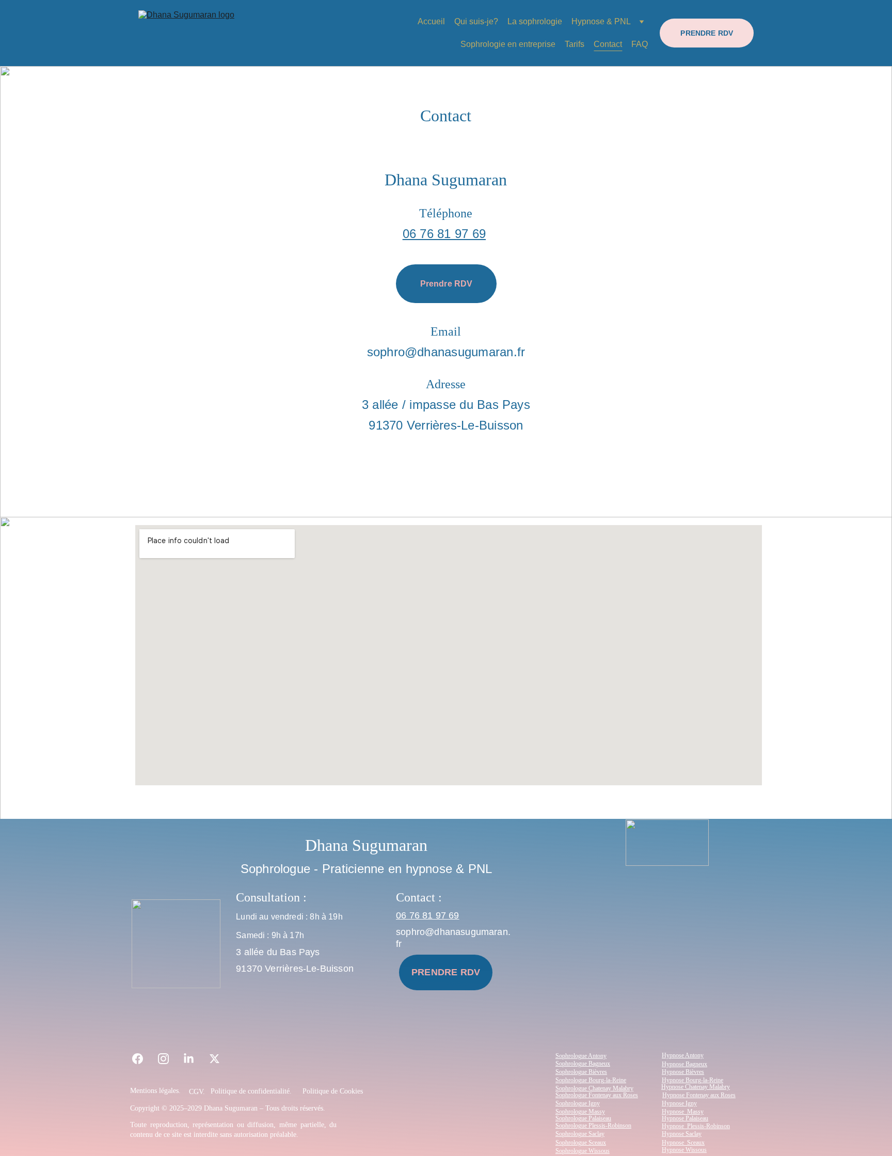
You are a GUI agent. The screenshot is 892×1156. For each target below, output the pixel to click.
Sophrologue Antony (581, 1055)
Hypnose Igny (679, 1103)
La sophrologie (534, 21)
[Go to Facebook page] (142, 1058)
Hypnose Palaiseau (685, 1118)
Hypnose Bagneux (684, 1064)
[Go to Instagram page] (168, 1058)
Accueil (431, 21)
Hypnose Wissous (684, 1149)
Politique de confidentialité (250, 1091)
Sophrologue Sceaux (580, 1142)
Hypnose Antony (683, 1055)
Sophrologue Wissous (582, 1150)
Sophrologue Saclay (579, 1133)
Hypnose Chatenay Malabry (695, 1086)
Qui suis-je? (476, 21)
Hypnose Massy (683, 1111)
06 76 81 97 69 (444, 234)
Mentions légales (154, 1091)
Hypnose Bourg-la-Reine (692, 1080)
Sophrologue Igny (577, 1103)
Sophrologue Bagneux (582, 1063)
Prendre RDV (446, 283)
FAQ (639, 44)
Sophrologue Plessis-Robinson (593, 1125)
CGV (196, 1092)
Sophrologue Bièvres (581, 1071)
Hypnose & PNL (601, 21)
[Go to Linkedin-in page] (193, 1058)
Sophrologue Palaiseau (583, 1118)
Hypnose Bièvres (683, 1071)
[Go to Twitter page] (214, 1058)
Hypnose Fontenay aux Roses (699, 1095)
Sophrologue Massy (580, 1111)
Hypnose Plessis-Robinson (696, 1126)
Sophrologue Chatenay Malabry (594, 1088)
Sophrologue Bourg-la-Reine (590, 1080)
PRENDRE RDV (706, 33)
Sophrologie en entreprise (507, 44)
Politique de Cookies (332, 1091)
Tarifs (574, 44)
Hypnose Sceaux (683, 1142)
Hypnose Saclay (682, 1133)
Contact (608, 44)
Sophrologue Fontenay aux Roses (596, 1095)
